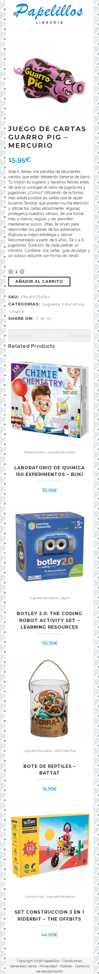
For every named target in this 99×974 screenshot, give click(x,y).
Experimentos (34, 452)
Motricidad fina (65, 751)
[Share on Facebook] (37, 318)
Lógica (16, 311)
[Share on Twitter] (42, 318)
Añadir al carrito (39, 281)
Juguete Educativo (62, 304)
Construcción (34, 896)
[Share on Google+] (49, 318)
